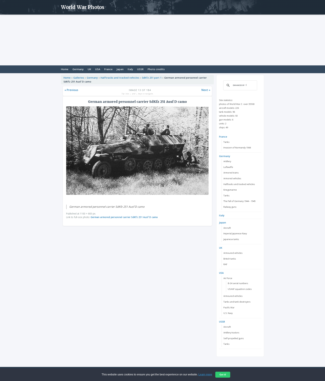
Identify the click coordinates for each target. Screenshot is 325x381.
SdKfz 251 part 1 (151, 77)
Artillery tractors (231, 332)
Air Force (227, 278)
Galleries (78, 77)
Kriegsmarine (230, 189)
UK (89, 69)
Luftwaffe (228, 167)
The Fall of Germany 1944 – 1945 (239, 201)
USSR (140, 69)
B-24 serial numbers (238, 283)
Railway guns (229, 206)
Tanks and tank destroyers (237, 301)
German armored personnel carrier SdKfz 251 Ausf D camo (124, 217)
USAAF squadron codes (240, 289)
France (108, 69)
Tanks (226, 141)
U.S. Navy (228, 313)
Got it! (223, 374)
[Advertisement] (162, 40)
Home (64, 69)
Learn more (205, 374)
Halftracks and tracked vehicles (120, 77)
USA (97, 69)
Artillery (227, 161)
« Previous (71, 90)
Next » (205, 90)
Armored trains (231, 172)
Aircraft (227, 227)
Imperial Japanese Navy (235, 233)
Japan (120, 69)
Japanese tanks (231, 239)
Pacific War (228, 307)
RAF (225, 264)
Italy (130, 69)
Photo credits (156, 69)
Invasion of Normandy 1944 (237, 147)
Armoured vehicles (233, 252)
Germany (78, 69)
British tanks (229, 258)
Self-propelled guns (233, 338)
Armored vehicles (232, 178)
